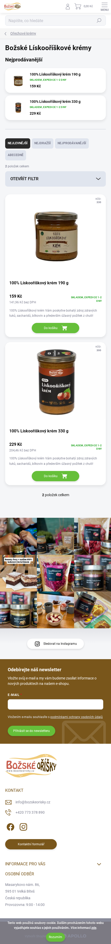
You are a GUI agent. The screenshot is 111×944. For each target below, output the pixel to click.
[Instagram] (22, 826)
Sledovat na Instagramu (60, 644)
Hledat (99, 20)
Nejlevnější (18, 143)
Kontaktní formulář (31, 844)
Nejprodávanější (72, 143)
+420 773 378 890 (30, 812)
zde (93, 928)
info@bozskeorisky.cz (32, 802)
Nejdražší (42, 143)
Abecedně (15, 155)
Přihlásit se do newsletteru (31, 731)
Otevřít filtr (24, 178)
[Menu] (104, 6)
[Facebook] (9, 826)
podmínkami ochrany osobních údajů (76, 717)
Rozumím (55, 937)
